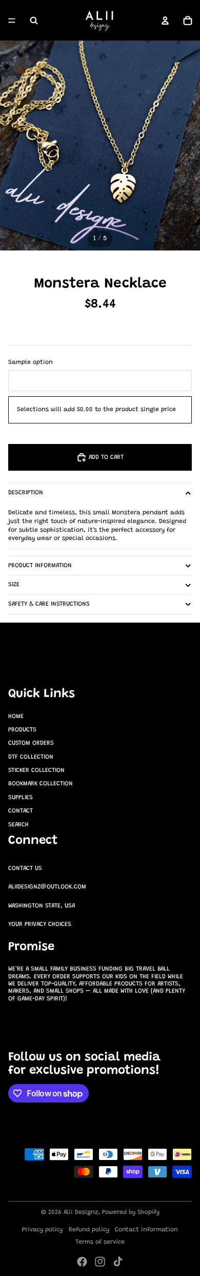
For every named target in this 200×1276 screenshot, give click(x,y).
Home (16, 716)
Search (18, 825)
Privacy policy (42, 1230)
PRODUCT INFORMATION (40, 566)
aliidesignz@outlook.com (47, 887)
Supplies (20, 798)
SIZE (13, 585)
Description (25, 493)
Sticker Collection (36, 770)
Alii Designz (81, 1212)
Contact (20, 811)
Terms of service (100, 1242)
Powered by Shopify (130, 1212)
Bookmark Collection (40, 784)
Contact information (146, 1230)
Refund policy (89, 1230)
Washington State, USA (41, 906)
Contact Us (25, 868)
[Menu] (12, 20)
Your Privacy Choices (39, 924)
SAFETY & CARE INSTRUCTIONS (49, 604)
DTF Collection (30, 757)
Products (22, 730)
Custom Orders (31, 743)
